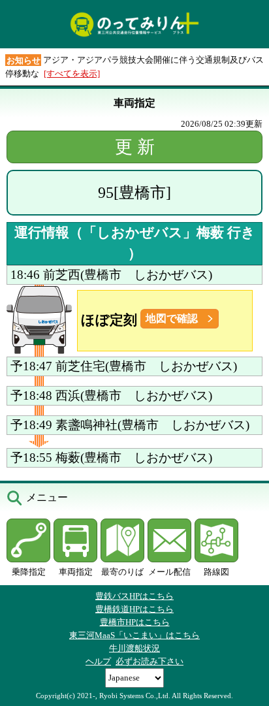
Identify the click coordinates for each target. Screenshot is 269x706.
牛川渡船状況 (134, 648)
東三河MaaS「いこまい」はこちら (134, 635)
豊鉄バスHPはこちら (134, 596)
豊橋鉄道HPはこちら (134, 609)
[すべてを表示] (72, 73)
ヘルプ (98, 661)
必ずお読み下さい (149, 661)
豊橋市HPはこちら (135, 622)
